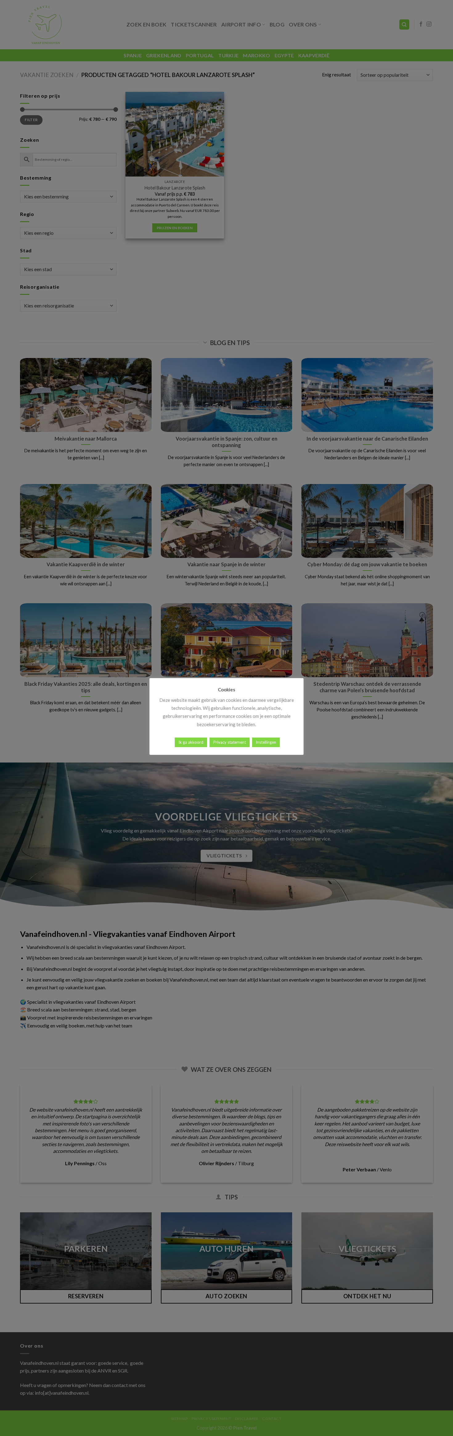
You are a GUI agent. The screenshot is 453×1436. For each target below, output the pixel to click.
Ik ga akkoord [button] (190, 742)
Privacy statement (229, 742)
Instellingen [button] (266, 742)
